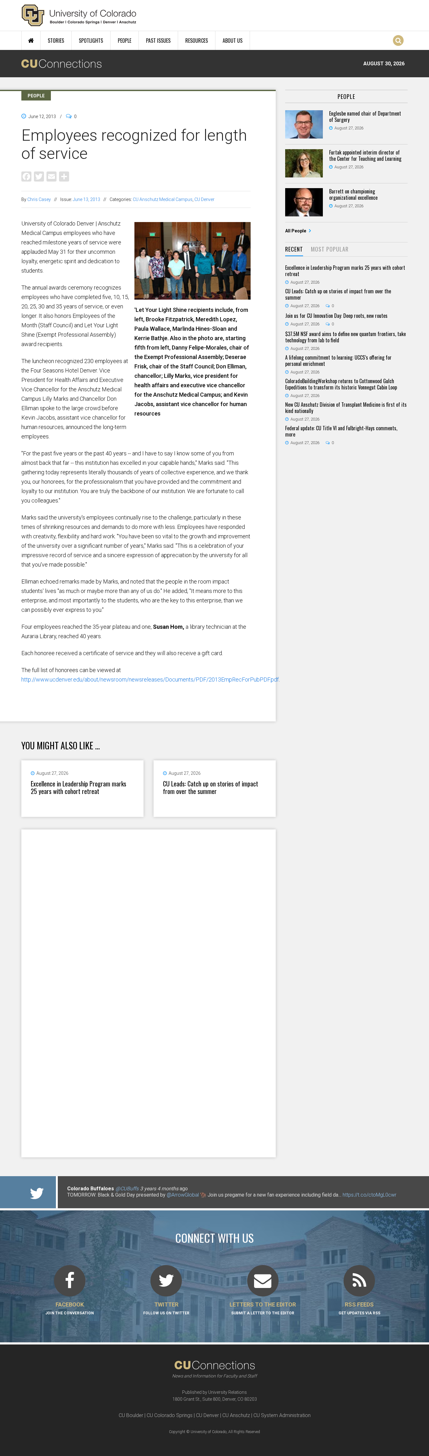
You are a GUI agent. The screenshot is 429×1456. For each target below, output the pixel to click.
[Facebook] (26, 176)
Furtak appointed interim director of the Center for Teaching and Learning (365, 155)
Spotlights (91, 40)
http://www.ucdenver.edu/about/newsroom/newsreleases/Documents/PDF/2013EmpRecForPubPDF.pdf (150, 679)
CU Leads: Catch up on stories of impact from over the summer (210, 787)
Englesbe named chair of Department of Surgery (365, 116)
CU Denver (204, 199)
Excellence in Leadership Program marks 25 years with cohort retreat (78, 787)
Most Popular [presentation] (330, 249)
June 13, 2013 (86, 199)
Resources (196, 40)
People (124, 40)
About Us (232, 40)
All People (296, 230)
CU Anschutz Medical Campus (163, 199)
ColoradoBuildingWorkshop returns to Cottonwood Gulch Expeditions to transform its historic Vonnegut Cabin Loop (341, 384)
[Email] (51, 176)
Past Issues (158, 40)
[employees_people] (192, 297)
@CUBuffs (127, 1189)
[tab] (294, 249)
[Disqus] (148, 911)
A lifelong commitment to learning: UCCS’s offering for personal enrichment (338, 360)
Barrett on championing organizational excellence (353, 194)
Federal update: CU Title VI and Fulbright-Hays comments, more (341, 431)
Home (31, 40)
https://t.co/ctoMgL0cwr (369, 1195)
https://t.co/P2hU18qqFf (93, 1201)
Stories (56, 40)
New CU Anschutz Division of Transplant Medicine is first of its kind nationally (346, 408)
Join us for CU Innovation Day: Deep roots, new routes (336, 315)
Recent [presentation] (294, 249)
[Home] (79, 15)
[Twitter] (39, 176)
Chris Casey (39, 199)
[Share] (64, 176)
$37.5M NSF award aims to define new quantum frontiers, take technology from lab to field (345, 337)
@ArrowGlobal (183, 1195)
